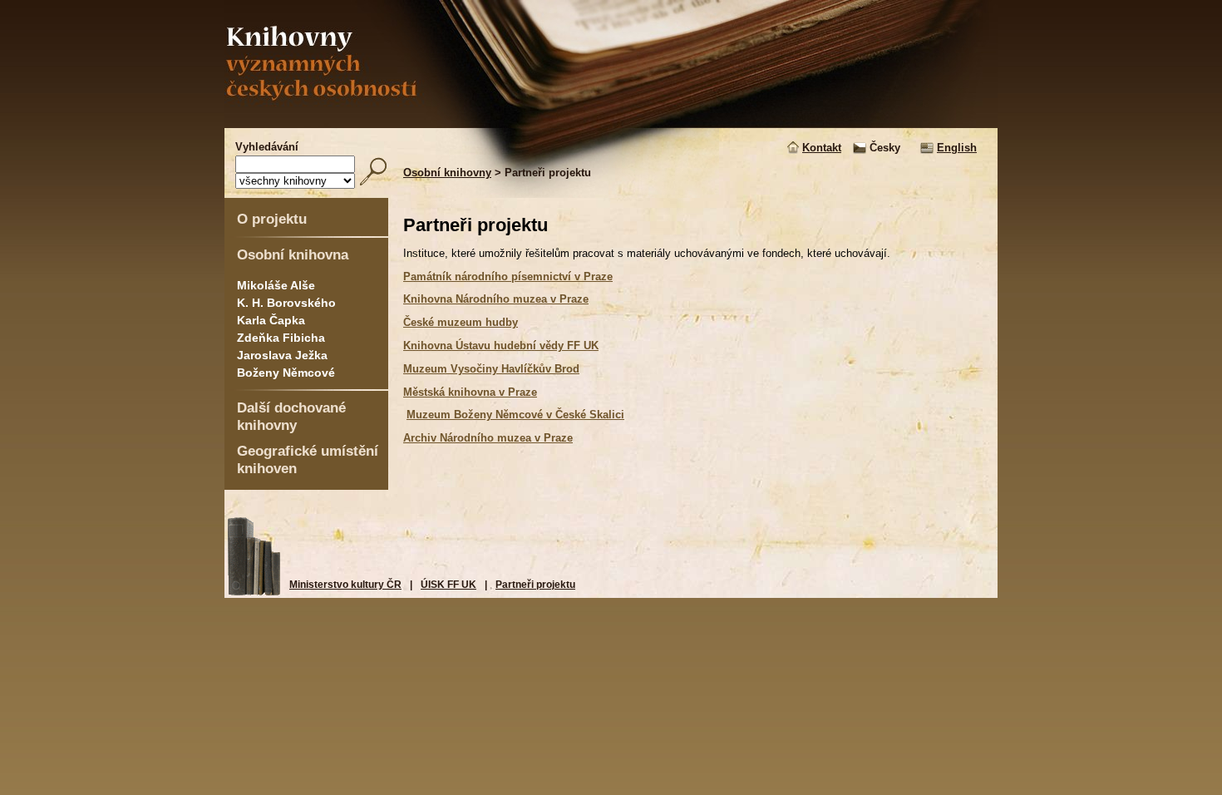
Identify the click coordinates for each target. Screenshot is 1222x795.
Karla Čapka (271, 320)
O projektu (272, 218)
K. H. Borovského (286, 302)
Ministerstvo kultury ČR (345, 585)
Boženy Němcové (286, 372)
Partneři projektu (535, 585)
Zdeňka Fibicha (281, 337)
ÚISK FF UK (448, 585)
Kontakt (821, 147)
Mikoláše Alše (276, 285)
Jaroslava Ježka (282, 355)
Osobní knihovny (447, 172)
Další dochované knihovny (291, 416)
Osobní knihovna (292, 254)
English (957, 147)
